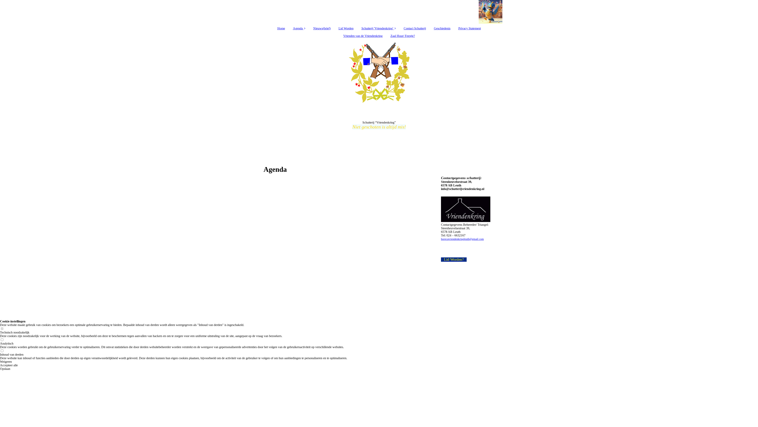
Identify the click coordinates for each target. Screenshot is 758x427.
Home (281, 28)
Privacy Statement (469, 28)
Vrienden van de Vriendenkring (363, 36)
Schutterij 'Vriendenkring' (377, 28)
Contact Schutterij (415, 28)
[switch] (2, 329)
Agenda (298, 28)
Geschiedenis (442, 28)
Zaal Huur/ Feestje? (402, 36)
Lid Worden (346, 28)
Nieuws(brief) (322, 28)
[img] (379, 12)
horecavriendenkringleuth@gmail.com (462, 239)
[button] (173, 362)
